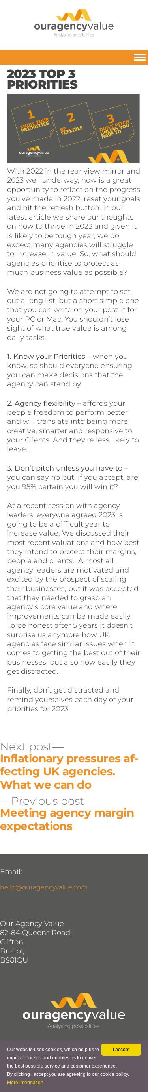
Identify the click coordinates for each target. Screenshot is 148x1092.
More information (25, 1082)
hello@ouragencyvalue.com (44, 887)
